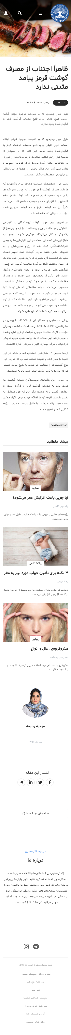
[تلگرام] (36, 946)
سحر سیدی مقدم (59, 657)
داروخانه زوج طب (35, 982)
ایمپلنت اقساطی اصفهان (35, 998)
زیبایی (35, 639)
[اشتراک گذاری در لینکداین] (31, 782)
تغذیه (35, 488)
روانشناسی (35, 563)
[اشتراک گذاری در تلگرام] (21, 782)
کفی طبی (35, 990)
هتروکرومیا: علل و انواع (49, 648)
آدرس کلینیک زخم (35, 1014)
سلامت (60, 102)
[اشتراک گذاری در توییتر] (40, 782)
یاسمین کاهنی (60, 506)
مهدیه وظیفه (35, 726)
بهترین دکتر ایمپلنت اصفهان (35, 974)
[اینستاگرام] (26, 946)
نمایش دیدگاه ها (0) (33, 813)
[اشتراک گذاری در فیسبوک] (50, 782)
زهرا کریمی (62, 582)
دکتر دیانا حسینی (35, 1022)
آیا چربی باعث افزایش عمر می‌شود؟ (40, 497)
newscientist (59, 425)
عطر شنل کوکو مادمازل (35, 1006)
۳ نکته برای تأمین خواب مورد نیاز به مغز (36, 573)
